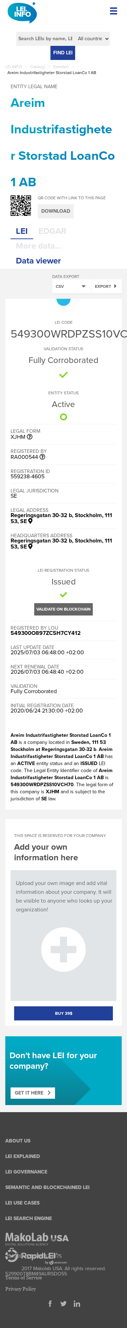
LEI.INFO (13, 66)
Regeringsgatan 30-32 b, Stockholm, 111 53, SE (61, 518)
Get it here (31, 1093)
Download (55, 211)
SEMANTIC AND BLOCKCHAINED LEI (47, 1187)
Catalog (37, 66)
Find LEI (63, 53)
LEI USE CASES (22, 1203)
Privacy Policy (20, 1289)
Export (103, 286)
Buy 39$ (63, 1013)
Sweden (61, 66)
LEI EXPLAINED (22, 1156)
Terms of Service (23, 1277)
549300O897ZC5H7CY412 (46, 633)
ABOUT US (17, 1141)
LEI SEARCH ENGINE (28, 1218)
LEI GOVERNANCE (26, 1172)
